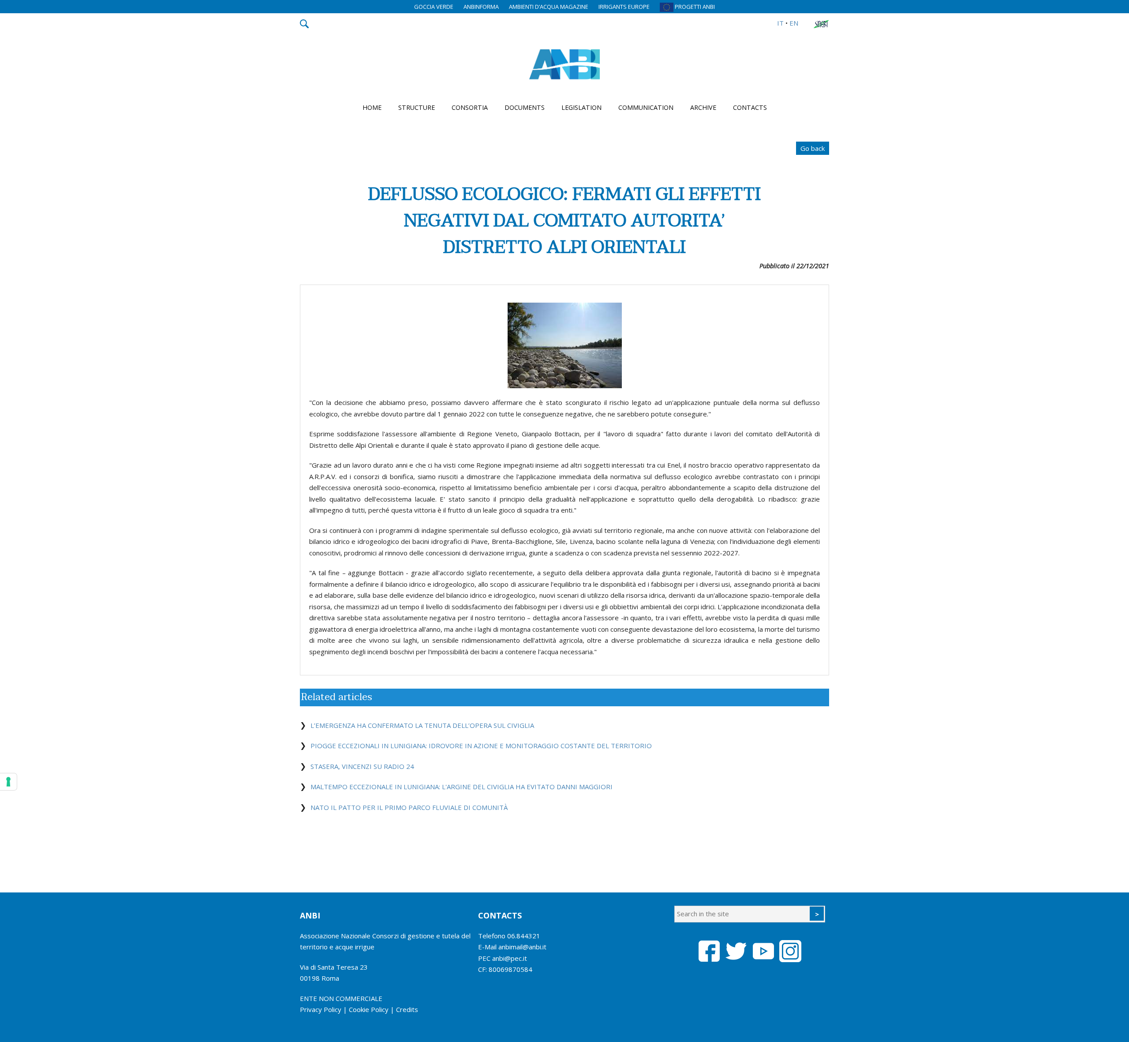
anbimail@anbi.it (522, 946)
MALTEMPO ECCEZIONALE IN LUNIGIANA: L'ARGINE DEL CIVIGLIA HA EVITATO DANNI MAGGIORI (461, 786)
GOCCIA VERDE (433, 7)
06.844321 (523, 935)
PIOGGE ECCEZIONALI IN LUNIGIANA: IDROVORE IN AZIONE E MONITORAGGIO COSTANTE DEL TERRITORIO (481, 745)
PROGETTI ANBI (694, 7)
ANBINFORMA (481, 7)
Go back (812, 148)
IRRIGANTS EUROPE (624, 7)
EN (793, 23)
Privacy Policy (320, 1009)
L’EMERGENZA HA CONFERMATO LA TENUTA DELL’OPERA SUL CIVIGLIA (422, 725)
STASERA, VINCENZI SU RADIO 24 (362, 766)
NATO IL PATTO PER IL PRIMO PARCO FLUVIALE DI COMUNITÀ (409, 807)
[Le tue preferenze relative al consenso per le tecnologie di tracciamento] (8, 781)
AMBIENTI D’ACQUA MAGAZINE (548, 7)
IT (780, 23)
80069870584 (510, 969)
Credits (407, 1009)
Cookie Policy (369, 1009)
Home (372, 107)
